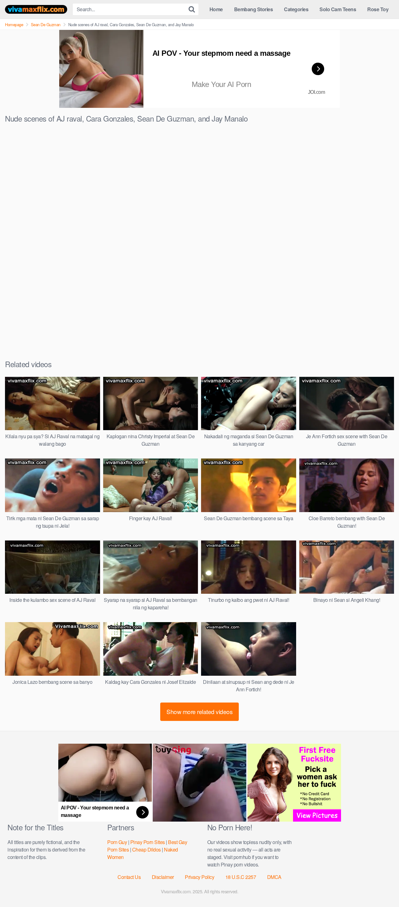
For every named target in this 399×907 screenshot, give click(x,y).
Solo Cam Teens (338, 9)
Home (216, 9)
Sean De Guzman (45, 24)
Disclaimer (163, 877)
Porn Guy (117, 842)
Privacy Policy (199, 877)
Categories (296, 9)
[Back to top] (382, 887)
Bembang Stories (253, 9)
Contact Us (129, 877)
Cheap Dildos (146, 849)
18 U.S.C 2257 (240, 877)
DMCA (274, 877)
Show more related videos (199, 711)
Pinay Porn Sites (147, 842)
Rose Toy (377, 9)
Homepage (14, 24)
